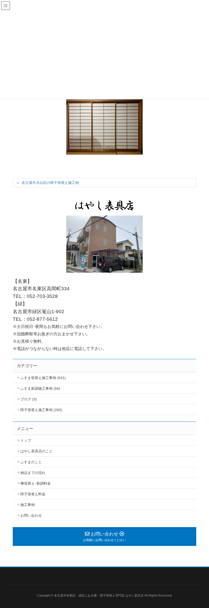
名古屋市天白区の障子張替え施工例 (50, 183)
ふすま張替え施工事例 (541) (43, 378)
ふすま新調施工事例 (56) (40, 388)
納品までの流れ (32, 473)
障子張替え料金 (32, 494)
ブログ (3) (28, 399)
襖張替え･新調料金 (35, 483)
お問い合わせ (31, 515)
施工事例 (27, 505)
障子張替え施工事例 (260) (41, 410)
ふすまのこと (31, 462)
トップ (25, 440)
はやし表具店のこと (36, 451)
